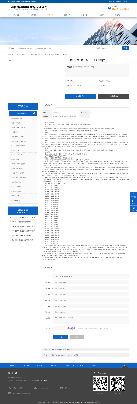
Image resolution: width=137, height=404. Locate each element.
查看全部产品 (16, 200)
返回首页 (111, 1)
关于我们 (33, 15)
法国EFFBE (42, 54)
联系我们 (125, 1)
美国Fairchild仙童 (17, 186)
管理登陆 (97, 402)
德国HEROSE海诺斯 (18, 173)
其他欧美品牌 (33, 54)
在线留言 (118, 1)
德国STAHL (15, 195)
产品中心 (50, 15)
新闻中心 (67, 15)
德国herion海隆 (16, 191)
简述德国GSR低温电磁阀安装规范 (22, 240)
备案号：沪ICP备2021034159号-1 (76, 402)
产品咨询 (80, 96)
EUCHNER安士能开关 (18, 164)
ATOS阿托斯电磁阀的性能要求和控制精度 (24, 231)
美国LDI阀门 (16, 123)
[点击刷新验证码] (71, 328)
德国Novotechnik (17, 118)
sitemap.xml (90, 402)
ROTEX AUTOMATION (19, 136)
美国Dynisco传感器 (18, 168)
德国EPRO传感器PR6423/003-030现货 (60, 349)
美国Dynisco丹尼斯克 (18, 145)
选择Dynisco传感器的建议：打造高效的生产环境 (24, 217)
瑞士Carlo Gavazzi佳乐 (19, 177)
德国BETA (15, 132)
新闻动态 (53, 365)
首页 (18, 54)
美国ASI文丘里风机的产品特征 (21, 235)
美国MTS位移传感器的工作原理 (21, 222)
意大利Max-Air (16, 182)
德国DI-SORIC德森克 (18, 127)
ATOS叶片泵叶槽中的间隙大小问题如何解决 (24, 226)
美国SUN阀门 (16, 159)
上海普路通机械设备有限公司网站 (25, 1)
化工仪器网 (44, 381)
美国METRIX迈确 (17, 155)
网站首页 (16, 15)
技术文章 (84, 15)
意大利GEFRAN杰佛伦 (19, 141)
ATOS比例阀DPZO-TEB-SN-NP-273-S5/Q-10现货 (63, 355)
